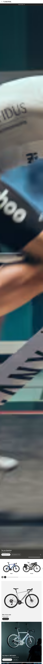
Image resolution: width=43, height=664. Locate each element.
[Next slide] (5, 577)
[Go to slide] (21, 557)
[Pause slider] (40, 554)
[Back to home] (7, 1)
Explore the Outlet (5, 554)
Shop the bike (5, 618)
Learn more (15, 659)
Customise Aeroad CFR (7, 659)
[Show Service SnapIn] (42, 332)
